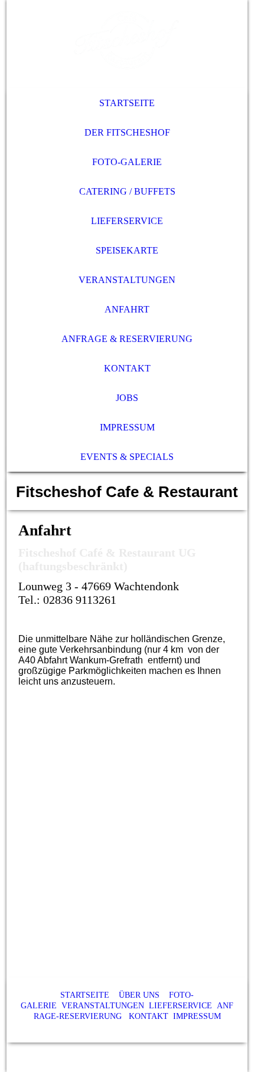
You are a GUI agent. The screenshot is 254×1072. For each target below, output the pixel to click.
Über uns (139, 995)
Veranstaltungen (127, 280)
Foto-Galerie (127, 162)
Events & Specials (127, 457)
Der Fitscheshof (127, 132)
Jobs (127, 398)
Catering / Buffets (127, 191)
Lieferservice (127, 221)
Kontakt (127, 368)
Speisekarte (127, 250)
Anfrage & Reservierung (127, 339)
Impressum (127, 427)
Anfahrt (127, 309)
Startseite (127, 103)
